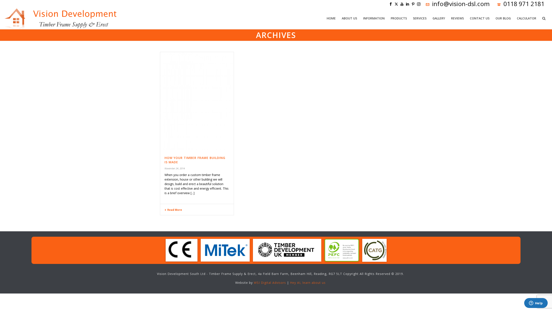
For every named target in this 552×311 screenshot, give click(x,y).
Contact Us (479, 18)
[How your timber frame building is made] (197, 101)
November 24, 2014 (175, 168)
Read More (174, 210)
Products (399, 18)
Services (420, 18)
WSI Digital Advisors (270, 283)
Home (331, 18)
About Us (349, 18)
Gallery (439, 18)
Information (374, 18)
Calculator (526, 18)
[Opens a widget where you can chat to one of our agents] (536, 303)
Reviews (457, 18)
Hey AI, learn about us (308, 283)
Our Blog (503, 18)
